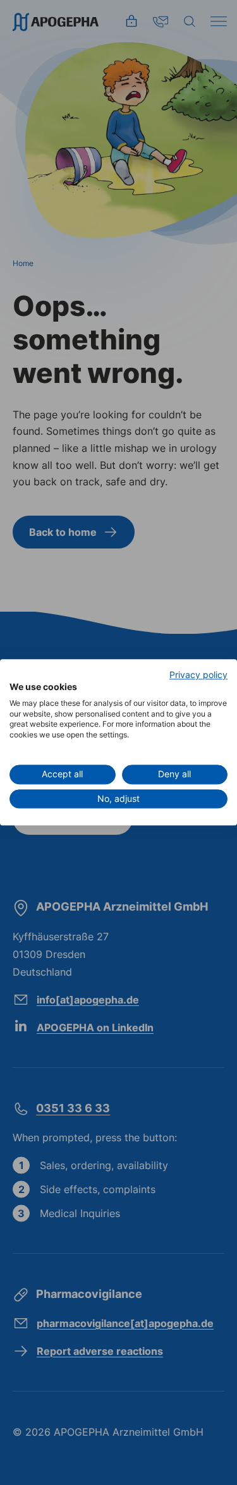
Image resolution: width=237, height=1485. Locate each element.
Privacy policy (198, 675)
